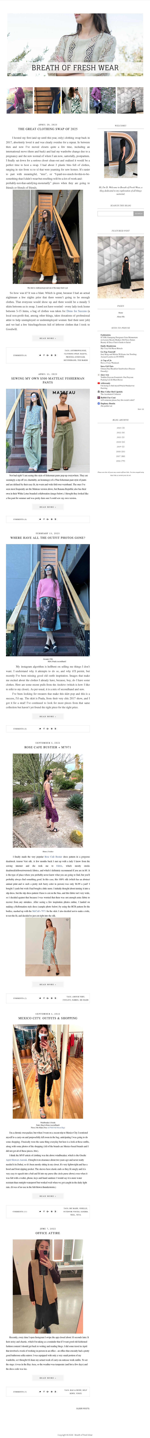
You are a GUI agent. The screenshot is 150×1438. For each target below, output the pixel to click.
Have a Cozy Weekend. (110, 362)
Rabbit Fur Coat (108, 397)
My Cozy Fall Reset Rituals (112, 348)
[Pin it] (51, 355)
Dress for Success (77, 311)
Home (121, 313)
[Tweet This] (40, 355)
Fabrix (59, 865)
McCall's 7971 (39, 911)
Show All (141, 409)
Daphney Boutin (108, 403)
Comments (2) (20, 998)
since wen (105, 374)
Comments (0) (20, 355)
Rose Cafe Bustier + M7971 (47, 747)
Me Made (84, 1000)
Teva (78, 1215)
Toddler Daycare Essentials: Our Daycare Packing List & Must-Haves (117, 378)
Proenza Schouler (75, 357)
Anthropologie (78, 350)
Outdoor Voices (71, 1211)
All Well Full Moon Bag (55, 1127)
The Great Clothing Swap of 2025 (48, 129)
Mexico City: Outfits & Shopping (47, 1018)
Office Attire (48, 1233)
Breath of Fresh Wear (83, 1435)
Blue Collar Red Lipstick (112, 391)
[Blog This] (55, 355)
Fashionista (106, 334)
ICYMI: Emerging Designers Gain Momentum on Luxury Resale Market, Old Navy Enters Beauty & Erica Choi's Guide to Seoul (119, 340)
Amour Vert (78, 997)
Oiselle (83, 1208)
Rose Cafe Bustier (53, 856)
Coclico (67, 1000)
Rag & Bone (75, 1390)
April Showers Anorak (16, 1159)
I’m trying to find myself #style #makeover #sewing (117, 386)
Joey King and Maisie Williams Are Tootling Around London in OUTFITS (119, 355)
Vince (79, 1393)
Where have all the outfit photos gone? (47, 538)
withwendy (105, 383)
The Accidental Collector (111, 394)
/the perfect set (106, 406)
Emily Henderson (108, 345)
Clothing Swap (71, 354)
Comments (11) (20, 1211)
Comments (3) (20, 1392)
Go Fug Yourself (108, 351)
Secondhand (70, 360)
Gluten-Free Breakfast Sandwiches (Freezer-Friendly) (118, 369)
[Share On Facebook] (44, 355)
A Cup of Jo (106, 360)
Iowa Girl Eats (107, 366)
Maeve (83, 354)
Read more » (48, 338)
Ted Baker (82, 360)
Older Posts (83, 1408)
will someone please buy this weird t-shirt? (118, 400)
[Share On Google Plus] (47, 355)
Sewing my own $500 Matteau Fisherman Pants (48, 380)
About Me (121, 317)
